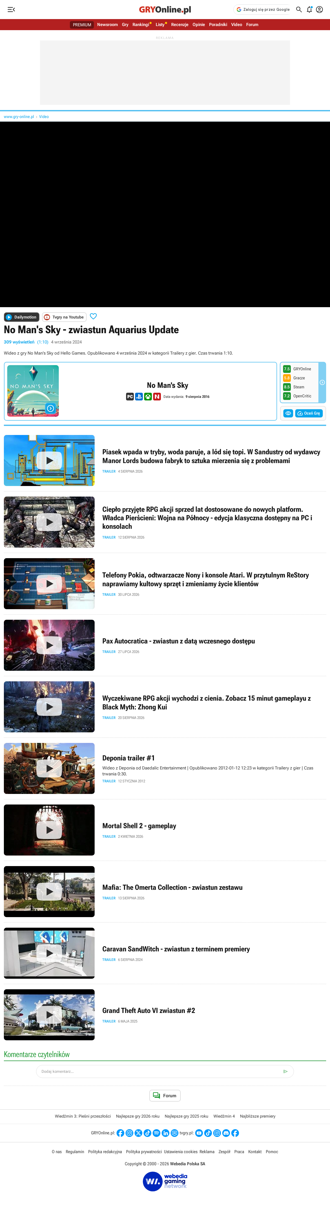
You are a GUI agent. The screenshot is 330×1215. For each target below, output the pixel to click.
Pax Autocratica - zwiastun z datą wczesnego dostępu (165, 645)
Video (236, 24)
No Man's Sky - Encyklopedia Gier (140, 391)
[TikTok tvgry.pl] (208, 1133)
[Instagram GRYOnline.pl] (129, 1133)
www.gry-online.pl (19, 116)
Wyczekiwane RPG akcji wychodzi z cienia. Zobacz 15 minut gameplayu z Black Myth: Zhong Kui (165, 707)
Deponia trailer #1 (165, 768)
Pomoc (272, 1151)
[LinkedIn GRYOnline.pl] (165, 1133)
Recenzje (179, 24)
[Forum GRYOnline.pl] (174, 1133)
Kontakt (255, 1151)
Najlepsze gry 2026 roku (138, 1116)
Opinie (199, 24)
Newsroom (107, 24)
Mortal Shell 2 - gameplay (165, 830)
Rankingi (141, 24)
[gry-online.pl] (165, 9)
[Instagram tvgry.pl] (217, 1133)
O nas (57, 1151)
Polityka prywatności (144, 1151)
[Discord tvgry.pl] (226, 1133)
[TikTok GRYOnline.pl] (147, 1133)
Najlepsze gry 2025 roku (186, 1116)
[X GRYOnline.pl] (138, 1133)
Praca (239, 1151)
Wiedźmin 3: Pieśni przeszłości (83, 1116)
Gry (125, 24)
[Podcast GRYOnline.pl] (156, 1133)
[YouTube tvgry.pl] (199, 1133)
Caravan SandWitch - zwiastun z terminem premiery (165, 953)
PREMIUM (82, 24)
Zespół (224, 1151)
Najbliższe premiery (257, 1116)
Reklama (207, 1151)
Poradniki (218, 24)
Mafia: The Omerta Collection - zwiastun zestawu (165, 891)
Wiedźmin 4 (224, 1116)
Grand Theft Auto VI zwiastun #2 (165, 1014)
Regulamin (75, 1151)
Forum (252, 24)
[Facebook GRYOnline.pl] (120, 1133)
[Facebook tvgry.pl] (235, 1133)
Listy (160, 24)
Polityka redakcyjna (105, 1151)
